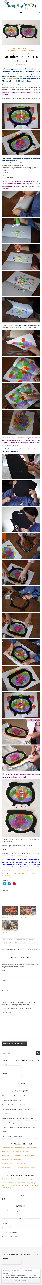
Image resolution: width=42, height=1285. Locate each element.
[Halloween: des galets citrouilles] (10, 910)
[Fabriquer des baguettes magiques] (10, 924)
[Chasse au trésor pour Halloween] (28, 910)
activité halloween (20, 939)
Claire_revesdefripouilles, (19, 873)
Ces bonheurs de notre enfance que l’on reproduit (18, 1167)
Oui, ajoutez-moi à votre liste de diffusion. (17, 1008)
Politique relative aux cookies (32, 1277)
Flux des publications (9, 1228)
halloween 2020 (7, 942)
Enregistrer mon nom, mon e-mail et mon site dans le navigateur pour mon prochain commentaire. (20, 1003)
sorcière (17, 945)
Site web (5, 990)
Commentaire (6, 1012)
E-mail (4, 980)
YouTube (7, 875)
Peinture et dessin (21, 53)
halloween (30, 939)
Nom (4, 971)
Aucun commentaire (33, 949)
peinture (33, 942)
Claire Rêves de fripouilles (13, 949)
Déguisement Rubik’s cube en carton (14, 1096)
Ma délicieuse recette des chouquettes (15, 1163)
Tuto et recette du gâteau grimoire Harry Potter (18, 1155)
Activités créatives (20, 48)
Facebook (32, 871)
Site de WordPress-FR (9, 1237)
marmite (17, 942)
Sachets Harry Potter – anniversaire (14, 1105)
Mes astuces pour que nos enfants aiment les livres (19, 1148)
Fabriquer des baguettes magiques (14, 1123)
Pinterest (12, 79)
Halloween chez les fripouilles (20, 51)
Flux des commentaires (10, 1232)
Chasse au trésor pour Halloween (13, 1136)
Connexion (5, 1223)
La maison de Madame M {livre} (12, 1100)
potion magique (7, 945)
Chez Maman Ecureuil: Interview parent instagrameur (19, 1179)
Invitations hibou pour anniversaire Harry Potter (18, 1118)
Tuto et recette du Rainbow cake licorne (15, 1152)
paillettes (25, 942)
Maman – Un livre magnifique (11, 1159)
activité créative (7, 939)
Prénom (5, 1064)
